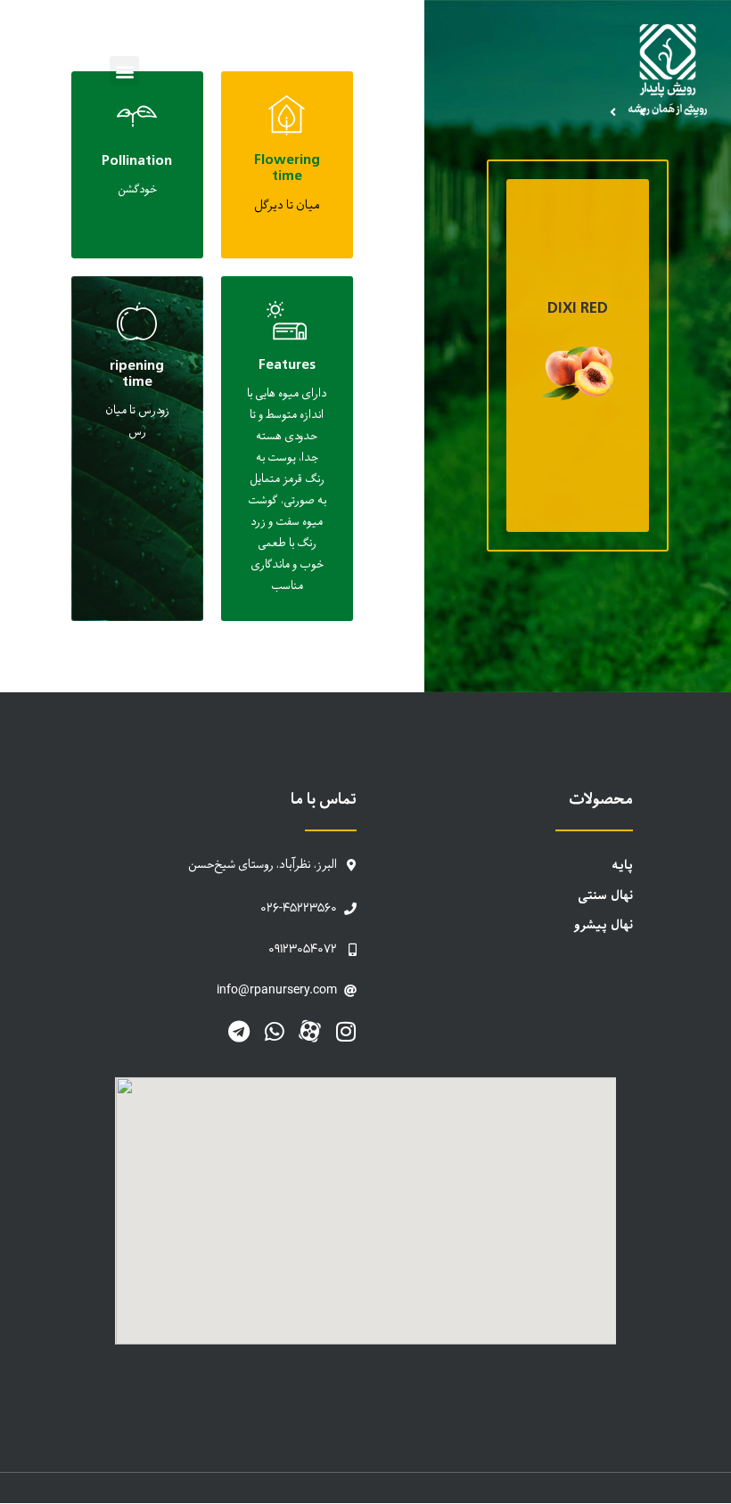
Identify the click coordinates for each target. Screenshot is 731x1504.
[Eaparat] (310, 1031)
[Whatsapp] (274, 1031)
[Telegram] (238, 1031)
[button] (124, 71)
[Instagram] (345, 1031)
